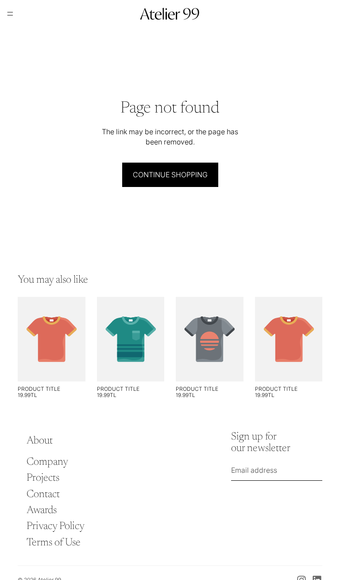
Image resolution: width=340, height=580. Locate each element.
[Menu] (10, 14)
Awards (42, 510)
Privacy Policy (56, 527)
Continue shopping (170, 174)
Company (47, 462)
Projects (43, 478)
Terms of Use (54, 542)
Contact (43, 494)
